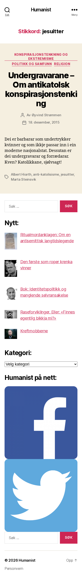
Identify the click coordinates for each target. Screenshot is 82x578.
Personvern (14, 568)
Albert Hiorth (21, 174)
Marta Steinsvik (23, 179)
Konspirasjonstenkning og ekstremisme (41, 57)
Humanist (41, 9)
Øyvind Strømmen (46, 115)
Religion (62, 64)
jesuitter (67, 174)
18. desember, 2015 (43, 122)
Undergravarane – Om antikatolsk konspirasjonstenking (41, 89)
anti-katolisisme (46, 174)
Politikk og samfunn (32, 64)
